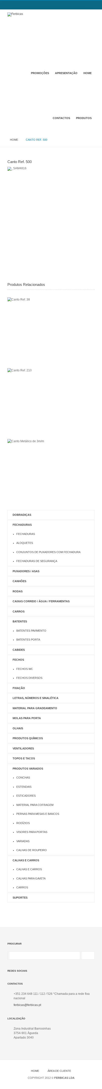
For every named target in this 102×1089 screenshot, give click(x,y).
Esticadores (26, 795)
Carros (19, 611)
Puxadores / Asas (26, 571)
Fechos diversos (29, 677)
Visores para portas (31, 831)
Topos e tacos (24, 758)
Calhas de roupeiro (31, 850)
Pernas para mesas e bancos (37, 813)
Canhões (19, 581)
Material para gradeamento (35, 708)
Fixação (19, 688)
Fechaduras (22, 524)
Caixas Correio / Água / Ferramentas (41, 601)
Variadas (22, 841)
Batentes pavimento (31, 630)
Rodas (18, 591)
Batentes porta (28, 639)
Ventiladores (23, 748)
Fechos (18, 659)
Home (87, 73)
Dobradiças (22, 514)
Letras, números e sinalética (35, 698)
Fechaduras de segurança (36, 561)
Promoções (40, 73)
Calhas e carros (29, 869)
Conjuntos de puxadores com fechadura (48, 552)
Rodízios (23, 823)
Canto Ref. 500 (19, 162)
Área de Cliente (59, 1070)
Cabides (19, 649)
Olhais (18, 728)
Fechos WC (24, 668)
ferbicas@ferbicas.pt (27, 1005)
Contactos (61, 118)
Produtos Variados (28, 768)
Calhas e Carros (26, 860)
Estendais (23, 786)
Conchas (23, 777)
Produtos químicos (28, 738)
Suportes (20, 897)
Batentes (20, 621)
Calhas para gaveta (31, 878)
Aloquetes (24, 542)
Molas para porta (27, 718)
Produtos (84, 118)
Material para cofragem (34, 804)
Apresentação (66, 73)
